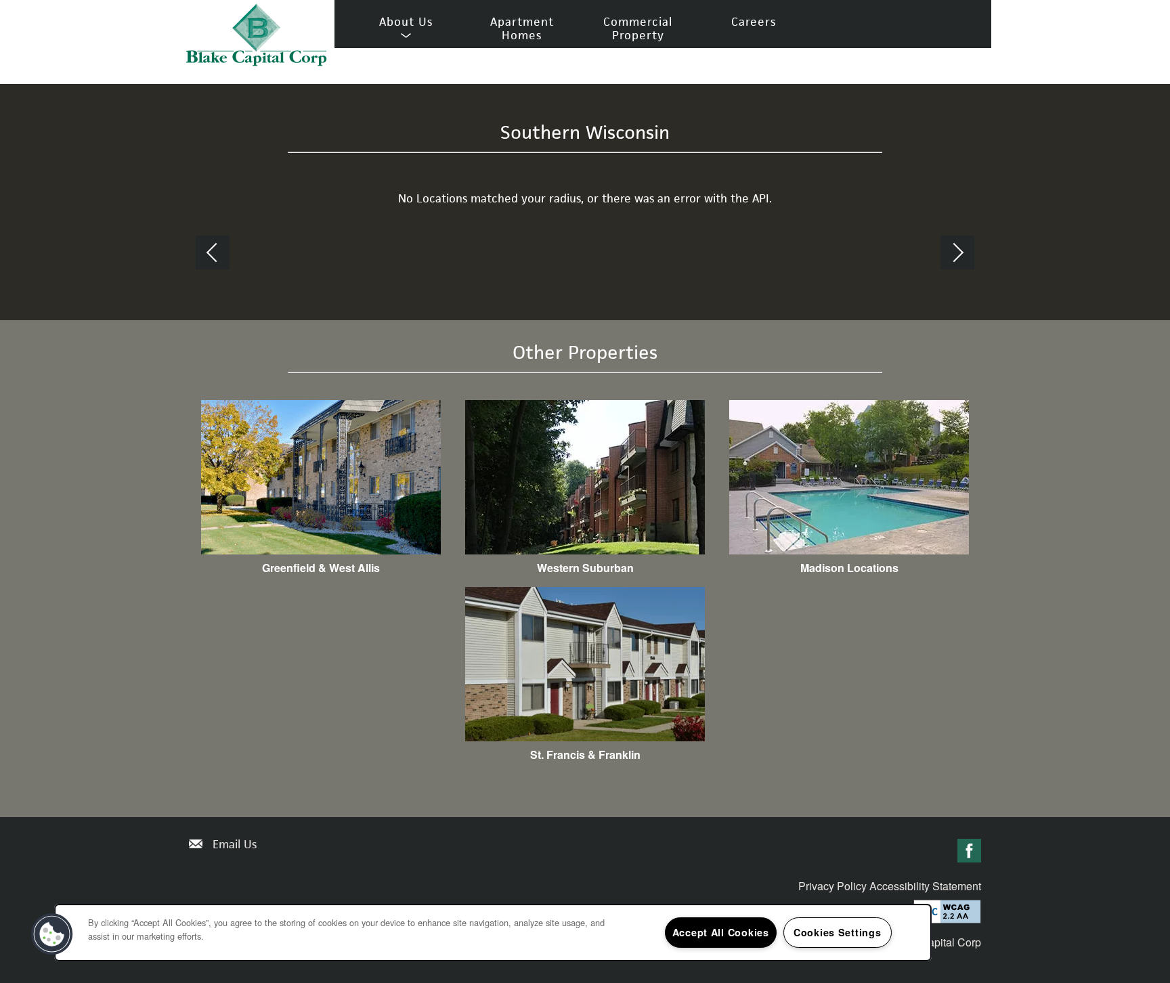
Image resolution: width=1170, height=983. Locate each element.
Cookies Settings (838, 932)
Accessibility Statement (925, 886)
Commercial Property (637, 28)
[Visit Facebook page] (969, 851)
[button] (52, 934)
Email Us (235, 844)
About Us (406, 22)
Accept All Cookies (720, 932)
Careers (753, 22)
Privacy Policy (832, 886)
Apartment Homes (522, 28)
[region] (493, 932)
